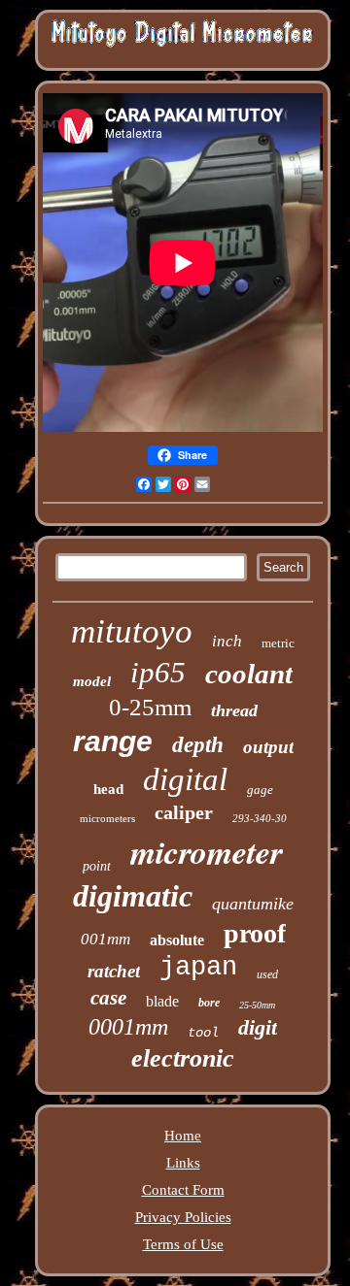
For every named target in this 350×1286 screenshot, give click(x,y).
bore (209, 1002)
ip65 (158, 672)
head (108, 789)
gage (260, 789)
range (113, 741)
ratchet (114, 971)
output (268, 747)
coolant (249, 673)
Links (183, 1163)
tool (203, 1032)
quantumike (253, 903)
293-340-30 (259, 818)
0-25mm (150, 707)
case (108, 997)
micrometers (107, 818)
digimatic (132, 895)
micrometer (206, 851)
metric (278, 643)
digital (185, 779)
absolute (177, 940)
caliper (184, 812)
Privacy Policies (183, 1217)
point (97, 866)
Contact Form (183, 1190)
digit (257, 1027)
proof (255, 933)
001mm (105, 939)
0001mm (128, 1026)
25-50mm (257, 1005)
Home (182, 1135)
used (267, 974)
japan (198, 967)
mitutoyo (131, 631)
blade (162, 1001)
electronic (182, 1058)
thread (234, 710)
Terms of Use (183, 1244)
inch (227, 641)
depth (198, 745)
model (92, 681)
